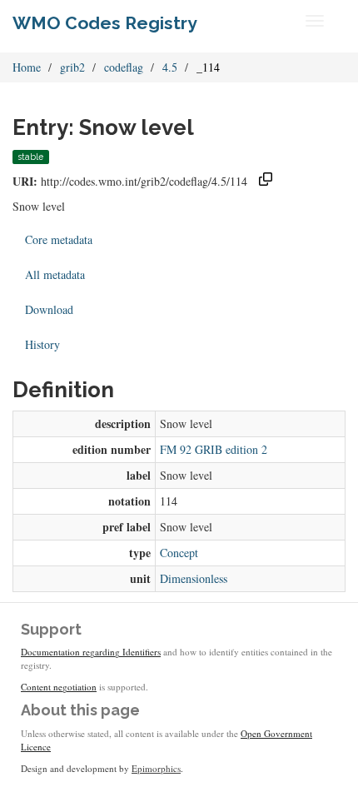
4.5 (169, 67)
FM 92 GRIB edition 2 (213, 449)
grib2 (72, 67)
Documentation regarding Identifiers (91, 651)
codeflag (123, 67)
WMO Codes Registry (104, 22)
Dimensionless (193, 578)
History (42, 344)
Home (26, 67)
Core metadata (58, 239)
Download (49, 309)
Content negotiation (59, 686)
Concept (179, 552)
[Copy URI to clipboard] (265, 181)
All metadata (55, 274)
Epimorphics (156, 768)
